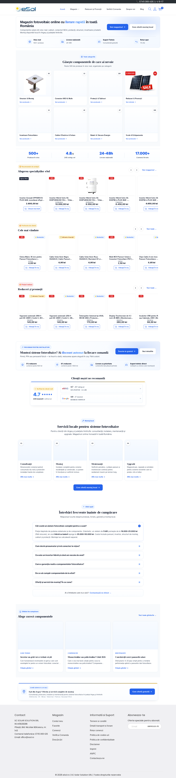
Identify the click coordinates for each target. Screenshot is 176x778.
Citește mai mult (34, 209)
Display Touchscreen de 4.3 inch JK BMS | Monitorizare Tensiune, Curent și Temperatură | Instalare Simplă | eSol (121, 317)
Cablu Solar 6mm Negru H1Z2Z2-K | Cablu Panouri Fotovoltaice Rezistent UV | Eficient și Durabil (60, 258)
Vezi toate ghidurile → (147, 615)
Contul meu (57, 721)
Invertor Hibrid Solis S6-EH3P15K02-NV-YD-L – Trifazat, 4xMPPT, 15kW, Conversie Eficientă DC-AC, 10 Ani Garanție (61, 199)
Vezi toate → (152, 229)
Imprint (93, 749)
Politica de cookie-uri (99, 735)
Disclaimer (95, 744)
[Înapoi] (131, 170)
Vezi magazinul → (149, 170)
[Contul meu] (154, 9)
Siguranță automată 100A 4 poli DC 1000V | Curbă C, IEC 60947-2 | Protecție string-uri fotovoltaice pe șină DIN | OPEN (31, 317)
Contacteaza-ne (97, 758)
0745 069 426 (41, 734)
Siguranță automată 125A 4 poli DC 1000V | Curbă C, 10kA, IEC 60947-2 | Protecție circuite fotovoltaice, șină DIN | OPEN (61, 317)
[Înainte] (136, 170)
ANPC (93, 754)
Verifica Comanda (60, 735)
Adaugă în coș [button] (64, 209)
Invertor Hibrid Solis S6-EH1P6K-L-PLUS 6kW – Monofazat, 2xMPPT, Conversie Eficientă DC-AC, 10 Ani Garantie (151, 199)
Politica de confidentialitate (102, 740)
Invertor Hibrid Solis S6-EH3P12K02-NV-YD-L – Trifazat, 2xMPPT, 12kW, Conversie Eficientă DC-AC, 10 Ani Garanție (91, 199)
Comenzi (56, 730)
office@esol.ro (27, 737)
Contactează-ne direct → (100, 593)
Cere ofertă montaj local (142, 27)
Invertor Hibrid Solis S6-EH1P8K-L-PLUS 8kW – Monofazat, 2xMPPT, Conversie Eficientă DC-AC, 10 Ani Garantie (121, 199)
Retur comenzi (96, 730)
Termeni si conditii (98, 721)
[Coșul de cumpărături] (159, 9)
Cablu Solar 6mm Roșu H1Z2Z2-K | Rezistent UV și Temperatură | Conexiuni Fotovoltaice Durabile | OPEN (91, 258)
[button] (149, 9)
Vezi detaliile (147, 351)
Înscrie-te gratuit (125, 351)
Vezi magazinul (116, 27)
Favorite (56, 726)
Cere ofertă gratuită (140, 692)
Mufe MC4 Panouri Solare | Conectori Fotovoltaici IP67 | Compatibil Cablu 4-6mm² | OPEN (120, 258)
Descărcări (57, 740)
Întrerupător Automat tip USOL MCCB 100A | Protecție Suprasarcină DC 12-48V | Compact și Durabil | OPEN (91, 317)
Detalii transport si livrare (101, 726)
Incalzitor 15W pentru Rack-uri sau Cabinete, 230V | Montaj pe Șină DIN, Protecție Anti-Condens (151, 317)
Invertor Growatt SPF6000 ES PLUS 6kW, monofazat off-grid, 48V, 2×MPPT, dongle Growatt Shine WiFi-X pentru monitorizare (32, 199)
